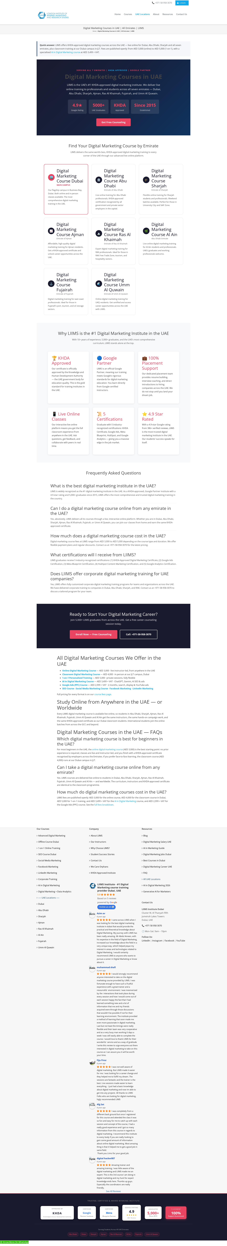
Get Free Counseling (113, 122)
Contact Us (96, 860)
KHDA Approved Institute (103, 872)
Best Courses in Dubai (154, 860)
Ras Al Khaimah (45, 928)
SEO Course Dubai (47, 854)
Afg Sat (100, 1104)
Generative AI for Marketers (157, 891)
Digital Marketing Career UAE (157, 866)
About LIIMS (96, 835)
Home (94, 31)
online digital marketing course (107, 749)
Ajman (41, 922)
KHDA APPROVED (117, 70)
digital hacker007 (106, 1158)
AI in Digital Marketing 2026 (156, 885)
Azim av (101, 913)
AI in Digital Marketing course (65, 52)
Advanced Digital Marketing (51, 835)
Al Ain (41, 935)
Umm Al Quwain (46, 947)
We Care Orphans (99, 866)
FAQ (145, 872)
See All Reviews (113, 1191)
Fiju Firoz (101, 1060)
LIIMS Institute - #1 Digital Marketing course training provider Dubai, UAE (112, 887)
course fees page (102, 694)
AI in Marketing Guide (153, 848)
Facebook (169, 940)
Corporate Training (47, 879)
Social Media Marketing (49, 860)
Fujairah (42, 941)
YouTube (180, 940)
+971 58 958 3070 (153, 925)
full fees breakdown (103, 804)
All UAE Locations (151, 879)
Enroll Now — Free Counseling (93, 634)
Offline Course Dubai (48, 841)
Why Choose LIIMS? (100, 848)
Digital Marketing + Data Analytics (54, 891)
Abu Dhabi (43, 910)
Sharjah (42, 916)
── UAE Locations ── (48, 897)
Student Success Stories (103, 854)
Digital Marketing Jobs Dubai (157, 854)
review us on (105, 906)
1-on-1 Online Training (49, 848)
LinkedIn (146, 940)
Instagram (157, 940)
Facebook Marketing (48, 866)
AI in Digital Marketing (125, 801)
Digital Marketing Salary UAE (157, 841)
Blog (145, 835)
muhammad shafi (106, 967)
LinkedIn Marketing (47, 872)
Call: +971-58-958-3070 (138, 634)
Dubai (41, 903)
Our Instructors (98, 841)
